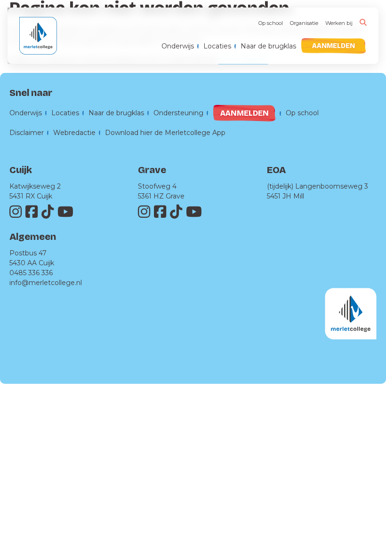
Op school (270, 23)
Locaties (217, 46)
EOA (276, 169)
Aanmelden (333, 46)
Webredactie (74, 132)
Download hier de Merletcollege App (165, 132)
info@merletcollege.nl (45, 282)
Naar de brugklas (268, 46)
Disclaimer (26, 132)
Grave (152, 169)
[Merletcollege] (38, 40)
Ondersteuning (178, 113)
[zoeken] (363, 22)
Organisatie (304, 23)
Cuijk (20, 169)
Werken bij (339, 23)
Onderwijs (177, 46)
